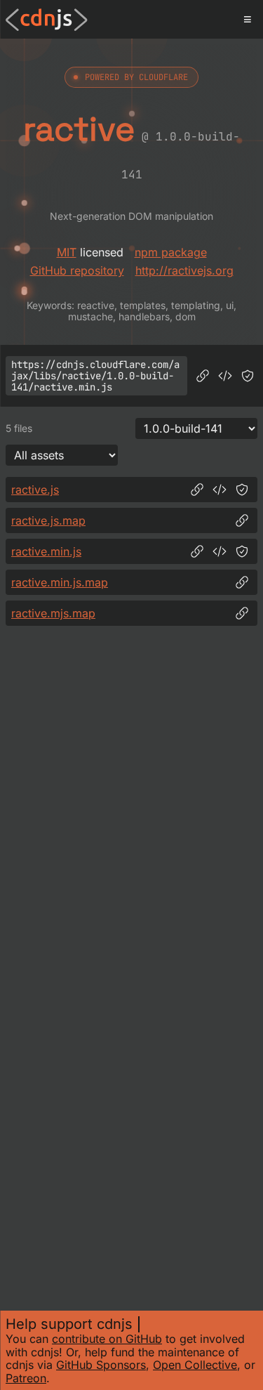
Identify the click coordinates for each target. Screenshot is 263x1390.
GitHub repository (77, 270)
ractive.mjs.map (53, 613)
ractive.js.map (48, 520)
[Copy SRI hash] (247, 376)
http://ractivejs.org (184, 270)
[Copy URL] (203, 376)
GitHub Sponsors (101, 1365)
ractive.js (35, 489)
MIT (66, 252)
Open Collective (195, 1365)
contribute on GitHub (107, 1339)
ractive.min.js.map (59, 582)
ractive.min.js (46, 551)
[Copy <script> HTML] (225, 376)
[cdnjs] (47, 19)
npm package (171, 252)
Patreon (26, 1378)
